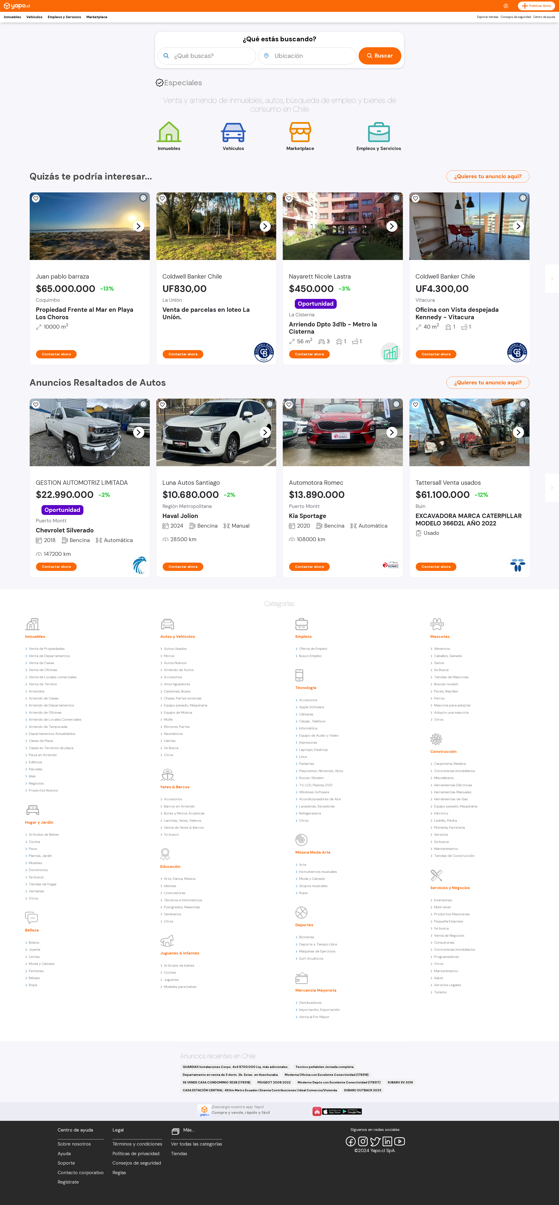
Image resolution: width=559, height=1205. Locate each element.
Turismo (440, 992)
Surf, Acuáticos (311, 958)
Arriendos (37, 691)
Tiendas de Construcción (454, 855)
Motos (169, 656)
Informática (308, 728)
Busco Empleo (310, 656)
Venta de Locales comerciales (53, 677)
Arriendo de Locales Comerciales (55, 719)
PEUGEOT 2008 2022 (274, 1082)
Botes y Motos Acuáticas (184, 813)
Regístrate (68, 1182)
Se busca (36, 877)
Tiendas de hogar (43, 884)
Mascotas (440, 636)
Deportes (304, 925)
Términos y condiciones (137, 1144)
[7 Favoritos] (289, 198)
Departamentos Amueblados (52, 733)
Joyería (34, 949)
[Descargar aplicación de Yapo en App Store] (332, 1111)
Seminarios (172, 914)
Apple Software (311, 707)
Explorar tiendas (488, 17)
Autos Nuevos (175, 663)
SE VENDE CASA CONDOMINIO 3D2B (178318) (216, 1082)
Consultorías (444, 942)
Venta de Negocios (449, 935)
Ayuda (64, 1154)
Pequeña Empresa (448, 921)
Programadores (446, 956)
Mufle (168, 719)
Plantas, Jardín (40, 855)
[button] (138, 226)
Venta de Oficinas (43, 670)
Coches (170, 972)
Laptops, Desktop (313, 749)
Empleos (303, 636)
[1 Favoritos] (36, 198)
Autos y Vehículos (177, 636)
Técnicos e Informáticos (183, 900)
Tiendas (179, 1154)
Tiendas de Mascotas (451, 677)
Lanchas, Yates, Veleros (182, 820)
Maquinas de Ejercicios (317, 951)
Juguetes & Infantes (179, 953)
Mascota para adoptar (452, 705)
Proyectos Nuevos (43, 790)
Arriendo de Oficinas (45, 712)
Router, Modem (311, 778)
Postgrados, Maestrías (182, 907)
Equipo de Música (178, 712)
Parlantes (306, 763)
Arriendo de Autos (179, 670)
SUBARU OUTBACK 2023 (362, 1090)
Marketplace (96, 17)
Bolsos (34, 942)
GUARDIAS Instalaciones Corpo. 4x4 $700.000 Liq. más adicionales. (235, 1067)
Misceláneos (444, 778)
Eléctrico (441, 813)
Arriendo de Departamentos (51, 705)
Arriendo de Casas (44, 698)
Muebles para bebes (180, 986)
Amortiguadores (177, 684)
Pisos (33, 848)
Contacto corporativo (81, 1173)
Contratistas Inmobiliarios (454, 771)
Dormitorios (38, 870)
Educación (170, 866)
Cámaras (306, 714)
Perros (439, 698)
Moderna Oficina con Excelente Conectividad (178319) (327, 1075)
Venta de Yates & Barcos (184, 827)
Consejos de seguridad (516, 17)
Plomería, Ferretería (449, 827)
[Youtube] (399, 1141)
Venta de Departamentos (49, 656)
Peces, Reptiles (446, 691)
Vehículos (34, 17)
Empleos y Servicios (64, 17)
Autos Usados (175, 648)
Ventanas (36, 891)
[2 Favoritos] (162, 198)
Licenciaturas (174, 893)
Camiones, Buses (177, 691)
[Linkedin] (387, 1141)
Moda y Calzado (42, 963)
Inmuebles (12, 17)
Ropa (33, 985)
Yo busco (171, 834)
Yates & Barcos (175, 787)
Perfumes (36, 971)
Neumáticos (173, 733)
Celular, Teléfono (312, 721)
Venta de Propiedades (47, 648)
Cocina (34, 841)
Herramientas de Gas (451, 799)
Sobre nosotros (74, 1144)
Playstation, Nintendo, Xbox (321, 771)
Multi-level (442, 907)
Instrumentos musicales (318, 871)
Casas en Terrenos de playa (51, 748)
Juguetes (171, 979)
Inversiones (443, 900)
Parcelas (35, 769)
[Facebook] (351, 1141)
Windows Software (314, 792)
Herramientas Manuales (452, 792)
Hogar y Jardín (39, 822)
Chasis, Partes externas (183, 698)
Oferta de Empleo (313, 648)
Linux (303, 756)
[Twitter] (375, 1141)
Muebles (35, 863)
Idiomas (170, 886)
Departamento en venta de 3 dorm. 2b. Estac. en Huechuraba (230, 1075)
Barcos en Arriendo (179, 806)
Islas (32, 776)
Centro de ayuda (544, 17)
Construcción (443, 751)
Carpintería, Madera (450, 763)
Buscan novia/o (446, 684)
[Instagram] (363, 1141)
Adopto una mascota (451, 712)
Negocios (36, 783)
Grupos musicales (313, 886)
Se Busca (171, 748)
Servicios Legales (447, 985)
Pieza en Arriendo (43, 755)
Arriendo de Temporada (48, 726)
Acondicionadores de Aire (320, 799)
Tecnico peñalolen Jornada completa (324, 1067)
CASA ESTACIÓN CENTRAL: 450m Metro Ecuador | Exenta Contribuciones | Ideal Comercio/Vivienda (260, 1090)
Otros (33, 898)
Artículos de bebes (179, 965)
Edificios (35, 762)
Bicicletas (306, 937)
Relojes (34, 978)
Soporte (66, 1163)
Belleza (32, 930)
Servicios (441, 834)
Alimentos (442, 648)
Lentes (34, 956)
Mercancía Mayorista (315, 990)
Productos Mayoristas (452, 914)
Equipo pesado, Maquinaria (185, 705)
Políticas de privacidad (135, 1154)
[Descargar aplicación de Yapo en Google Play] (352, 1111)
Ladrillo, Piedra (445, 820)
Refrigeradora (310, 813)
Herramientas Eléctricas (453, 785)
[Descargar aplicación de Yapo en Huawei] (317, 1111)
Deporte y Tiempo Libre (318, 944)
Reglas (119, 1173)
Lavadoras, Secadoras (317, 806)
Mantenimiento (446, 848)
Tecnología (305, 687)
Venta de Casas (41, 663)
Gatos (439, 663)
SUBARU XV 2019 (400, 1082)
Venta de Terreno (43, 684)
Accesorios (173, 677)
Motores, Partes (177, 726)
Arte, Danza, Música (179, 878)
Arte (302, 864)
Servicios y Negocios (450, 887)
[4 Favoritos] (36, 405)
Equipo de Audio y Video (319, 735)
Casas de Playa (41, 740)
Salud (438, 978)
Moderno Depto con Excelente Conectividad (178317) (339, 1082)
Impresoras (308, 742)
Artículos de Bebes (44, 834)
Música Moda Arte (313, 852)
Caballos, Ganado (448, 656)
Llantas (170, 740)
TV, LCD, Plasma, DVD (316, 785)
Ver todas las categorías (196, 1144)
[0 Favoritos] (415, 198)
